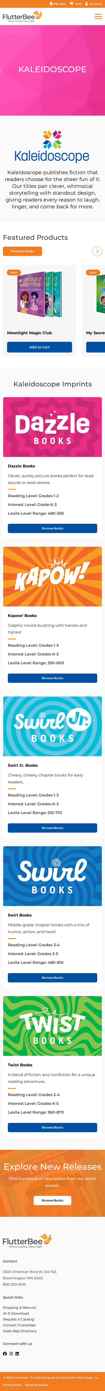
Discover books (22, 251)
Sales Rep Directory (20, 1331)
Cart (78, 4)
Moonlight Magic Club (29, 333)
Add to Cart (39, 347)
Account (95, 4)
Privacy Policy (12, 1385)
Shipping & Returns (19, 1307)
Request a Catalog (18, 1319)
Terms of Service (36, 1385)
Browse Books (52, 528)
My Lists (60, 4)
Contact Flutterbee (19, 1325)
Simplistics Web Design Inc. (79, 1377)
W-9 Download (16, 1313)
